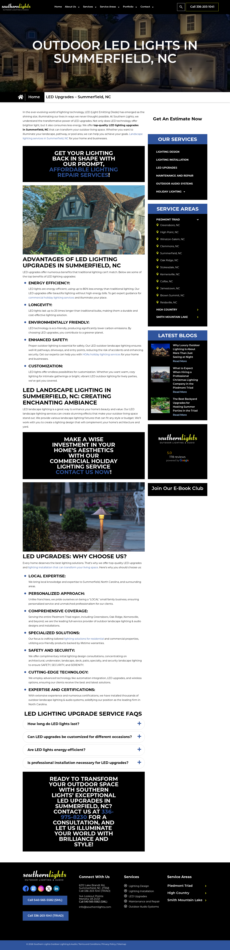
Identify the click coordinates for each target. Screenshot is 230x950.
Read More (180, 361)
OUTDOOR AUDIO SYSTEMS (174, 183)
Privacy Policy (109, 944)
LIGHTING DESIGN (167, 151)
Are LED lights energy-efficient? (56, 750)
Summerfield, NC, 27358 (94, 888)
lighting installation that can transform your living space (63, 567)
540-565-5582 (92, 901)
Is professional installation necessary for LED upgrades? (78, 763)
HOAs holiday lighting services (101, 354)
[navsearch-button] (181, 7)
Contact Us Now (83, 472)
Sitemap (121, 944)
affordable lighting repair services (83, 172)
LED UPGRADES (166, 167)
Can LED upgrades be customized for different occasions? (80, 737)
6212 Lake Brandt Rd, (92, 885)
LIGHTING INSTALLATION (172, 159)
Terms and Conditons (89, 944)
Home (58, 7)
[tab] (84, 724)
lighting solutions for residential (84, 638)
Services (88, 7)
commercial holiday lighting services (51, 297)
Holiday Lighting (168, 191)
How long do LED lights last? (53, 724)
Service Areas (108, 7)
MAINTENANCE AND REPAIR (174, 175)
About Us (70, 7)
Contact (145, 7)
